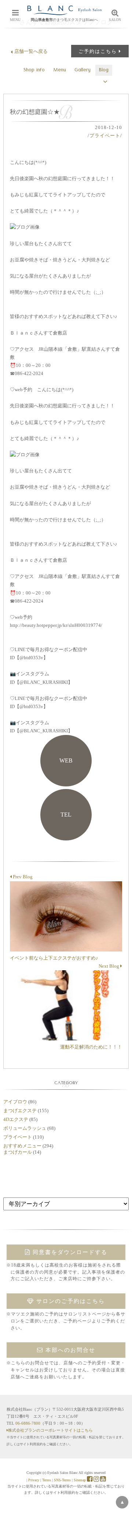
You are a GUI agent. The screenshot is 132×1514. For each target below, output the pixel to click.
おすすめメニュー (22, 1146)
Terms (46, 1480)
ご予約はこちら (97, 51)
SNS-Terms (62, 1480)
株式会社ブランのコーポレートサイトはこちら (50, 1430)
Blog (104, 70)
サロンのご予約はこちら (69, 1301)
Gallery (82, 70)
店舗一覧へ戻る (31, 51)
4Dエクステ (15, 1119)
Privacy (33, 1480)
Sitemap (80, 1480)
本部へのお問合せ (69, 1350)
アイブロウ (15, 1101)
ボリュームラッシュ (24, 1128)
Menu (59, 70)
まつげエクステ (20, 1110)
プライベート (104, 135)
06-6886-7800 (27, 1423)
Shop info (34, 70)
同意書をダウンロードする (68, 1252)
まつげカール (17, 1152)
